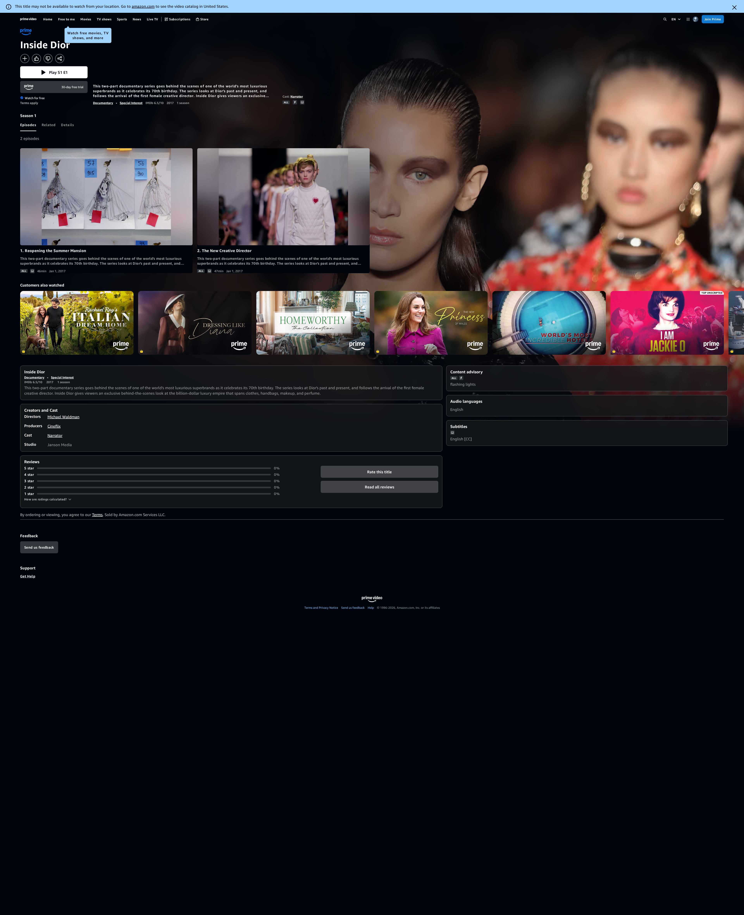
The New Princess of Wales (431, 323)
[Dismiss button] (734, 7)
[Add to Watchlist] (24, 58)
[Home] (28, 19)
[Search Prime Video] (665, 19)
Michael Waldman (63, 417)
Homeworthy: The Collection (313, 323)
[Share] (59, 58)
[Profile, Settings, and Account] (695, 19)
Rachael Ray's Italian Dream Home (76, 323)
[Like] (36, 58)
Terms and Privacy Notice (321, 607)
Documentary (103, 103)
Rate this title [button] (379, 472)
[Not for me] (48, 58)
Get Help (27, 576)
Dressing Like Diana (194, 323)
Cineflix (54, 426)
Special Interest (131, 103)
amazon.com (143, 6)
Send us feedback (353, 607)
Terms (97, 514)
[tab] (28, 124)
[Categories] (688, 19)
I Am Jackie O (667, 323)
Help (371, 607)
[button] (54, 72)
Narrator (296, 96)
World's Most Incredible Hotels (549, 323)
